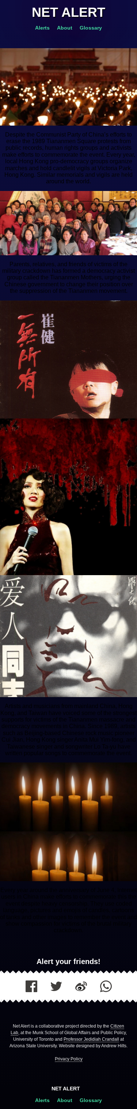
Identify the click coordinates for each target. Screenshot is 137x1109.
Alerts (43, 28)
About (65, 28)
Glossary (91, 28)
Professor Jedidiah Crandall (91, 1039)
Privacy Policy (69, 1059)
